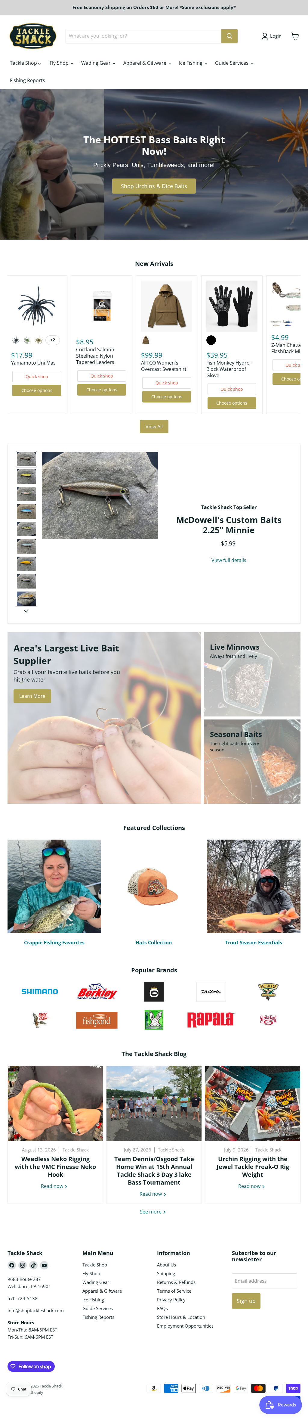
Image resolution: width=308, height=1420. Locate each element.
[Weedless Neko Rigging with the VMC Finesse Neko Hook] (55, 1103)
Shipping (166, 1273)
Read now (52, 1186)
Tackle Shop (24, 63)
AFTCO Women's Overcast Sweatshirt (163, 365)
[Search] (229, 36)
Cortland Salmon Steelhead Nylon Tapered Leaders (95, 355)
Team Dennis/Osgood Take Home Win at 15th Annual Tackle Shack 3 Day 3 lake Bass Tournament (154, 1170)
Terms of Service (174, 1291)
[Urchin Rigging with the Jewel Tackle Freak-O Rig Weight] (252, 1103)
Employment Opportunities (185, 1326)
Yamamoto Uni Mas (33, 362)
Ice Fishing (191, 63)
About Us (166, 1265)
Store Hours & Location (181, 1317)
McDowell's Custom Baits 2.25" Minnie (229, 525)
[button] (26, 459)
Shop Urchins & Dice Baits (154, 186)
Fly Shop (60, 63)
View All (154, 426)
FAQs (162, 1308)
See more (151, 1211)
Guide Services (232, 63)
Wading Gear (96, 63)
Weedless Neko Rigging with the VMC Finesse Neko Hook (55, 1167)
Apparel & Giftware (145, 63)
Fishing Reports (27, 80)
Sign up (246, 1300)
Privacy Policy (171, 1300)
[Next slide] (26, 611)
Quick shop (37, 376)
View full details (228, 560)
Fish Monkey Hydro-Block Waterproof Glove (228, 369)
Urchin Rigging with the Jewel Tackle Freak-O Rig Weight (253, 1167)
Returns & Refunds (176, 1282)
